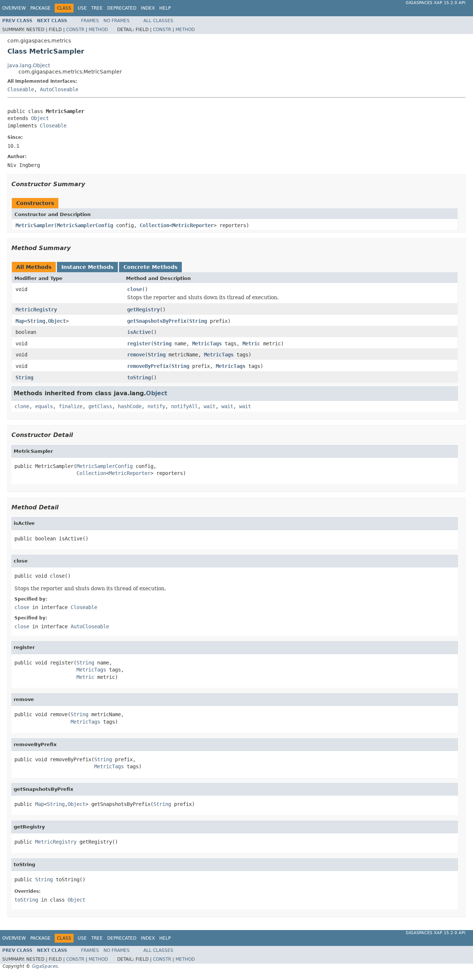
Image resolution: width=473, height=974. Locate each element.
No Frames (116, 20)
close (134, 289)
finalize (70, 406)
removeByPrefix (148, 366)
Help (165, 8)
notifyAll (184, 406)
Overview (14, 8)
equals (44, 406)
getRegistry (143, 309)
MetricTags (207, 343)
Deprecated (121, 8)
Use (82, 8)
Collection (154, 225)
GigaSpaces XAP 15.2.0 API (435, 2)
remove (136, 355)
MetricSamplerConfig (85, 225)
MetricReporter (193, 225)
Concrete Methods (150, 267)
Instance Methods (87, 267)
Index (148, 8)
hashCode (130, 406)
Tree (97, 8)
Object (40, 118)
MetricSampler (35, 225)
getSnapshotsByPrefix (156, 321)
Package (40, 8)
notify (156, 406)
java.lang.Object (28, 65)
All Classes (158, 20)
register (139, 343)
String (36, 321)
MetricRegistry (36, 309)
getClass (100, 406)
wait (209, 406)
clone (21, 406)
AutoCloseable (59, 89)
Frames (90, 20)
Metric (251, 343)
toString (139, 377)
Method (98, 29)
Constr (75, 29)
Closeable (20, 89)
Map (20, 321)
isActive (139, 332)
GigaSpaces (45, 966)
